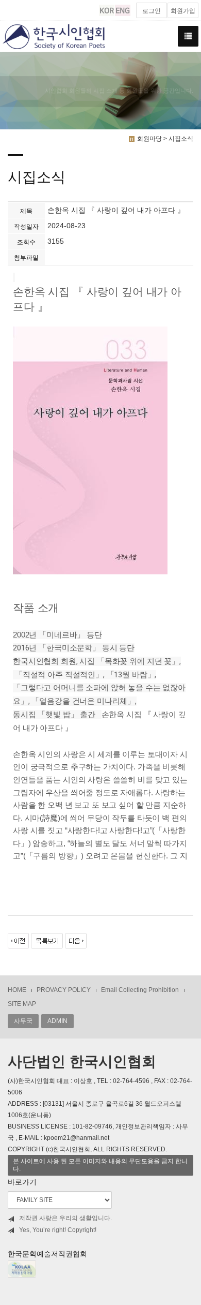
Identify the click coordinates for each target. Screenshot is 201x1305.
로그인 (151, 10)
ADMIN (57, 1021)
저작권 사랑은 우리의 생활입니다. (65, 1218)
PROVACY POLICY (64, 989)
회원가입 (183, 10)
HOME (17, 989)
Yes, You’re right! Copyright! (57, 1230)
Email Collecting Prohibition (140, 989)
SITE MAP (22, 1003)
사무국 (23, 1021)
